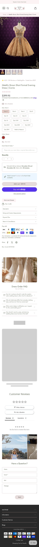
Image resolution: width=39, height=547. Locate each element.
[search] (8, 8)
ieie (22, 540)
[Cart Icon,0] (35, 8)
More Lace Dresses (9, 200)
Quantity (5, 155)
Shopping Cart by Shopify (19, 543)
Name (5, 469)
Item (5, 480)
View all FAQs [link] (18, 289)
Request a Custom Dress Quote (19, 2)
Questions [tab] (21, 418)
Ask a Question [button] (20, 412)
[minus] (4, 159)
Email (6, 475)
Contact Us (19, 176)
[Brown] (3, 137)
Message (6, 486)
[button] (19, 184)
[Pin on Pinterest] (16, 242)
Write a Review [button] (20, 407)
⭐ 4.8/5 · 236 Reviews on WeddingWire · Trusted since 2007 (19, 80)
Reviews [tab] (8, 418)
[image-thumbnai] (2, 72)
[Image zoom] (19, 43)
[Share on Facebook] (7, 242)
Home (4, 14)
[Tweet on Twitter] (12, 242)
